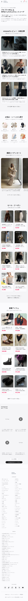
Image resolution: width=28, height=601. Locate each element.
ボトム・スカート (18, 488)
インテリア (4, 500)
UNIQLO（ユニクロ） (6, 580)
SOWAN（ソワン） (5, 569)
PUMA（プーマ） (5, 545)
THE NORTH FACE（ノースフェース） (9, 533)
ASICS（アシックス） (6, 538)
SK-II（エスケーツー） (6, 574)
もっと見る (14, 459)
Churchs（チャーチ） (6, 561)
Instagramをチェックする (14, 462)
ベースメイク (4, 508)
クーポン (17, 480)
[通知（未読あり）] (24, 1)
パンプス (17, 492)
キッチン (3, 516)
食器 (16, 500)
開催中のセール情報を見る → (14, 297)
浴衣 (3, 503)
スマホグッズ (17, 498)
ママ (3, 485)
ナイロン (17, 519)
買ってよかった (5, 479)
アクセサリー (17, 493)
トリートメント (18, 513)
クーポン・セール (5, 480)
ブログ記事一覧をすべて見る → (14, 106)
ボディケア (17, 509)
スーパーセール (5, 482)
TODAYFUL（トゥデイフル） (7, 566)
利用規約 (21, 594)
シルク (3, 526)
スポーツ (3, 505)
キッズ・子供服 (18, 484)
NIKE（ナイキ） (5, 543)
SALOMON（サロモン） (6, 548)
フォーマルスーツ (5, 488)
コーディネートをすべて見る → (14, 194)
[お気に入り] (26, 1)
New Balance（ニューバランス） (8, 546)
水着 (3, 501)
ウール (16, 521)
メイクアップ (17, 508)
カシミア (3, 522)
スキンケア (17, 506)
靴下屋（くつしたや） (6, 579)
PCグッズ (4, 498)
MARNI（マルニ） (5, 549)
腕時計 (16, 495)
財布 (3, 493)
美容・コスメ (4, 506)
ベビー (16, 485)
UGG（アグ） (4, 559)
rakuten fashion (5, 484)
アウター (17, 487)
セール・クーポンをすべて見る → (14, 295)
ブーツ (3, 492)
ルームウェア (17, 496)
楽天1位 (16, 479)
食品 (3, 514)
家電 (16, 516)
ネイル (3, 509)
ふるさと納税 (17, 518)
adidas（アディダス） (6, 535)
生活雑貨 (17, 514)
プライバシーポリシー (15, 594)
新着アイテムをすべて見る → (14, 398)
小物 (3, 496)
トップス (3, 487)
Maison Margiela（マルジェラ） (8, 551)
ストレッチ (4, 527)
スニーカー (17, 490)
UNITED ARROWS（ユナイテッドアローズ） (10, 562)
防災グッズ (4, 518)
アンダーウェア (5, 490)
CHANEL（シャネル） (6, 553)
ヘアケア (3, 511)
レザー (3, 524)
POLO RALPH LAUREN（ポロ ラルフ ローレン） (11, 554)
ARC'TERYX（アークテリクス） (8, 536)
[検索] (21, 1)
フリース (17, 522)
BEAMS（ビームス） (6, 567)
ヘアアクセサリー (5, 495)
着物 (16, 501)
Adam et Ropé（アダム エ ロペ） (8, 541)
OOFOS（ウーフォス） (6, 556)
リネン (16, 524)
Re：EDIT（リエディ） (6, 570)
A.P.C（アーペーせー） (6, 575)
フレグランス (4, 513)
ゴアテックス (4, 519)
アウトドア (17, 503)
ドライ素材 (17, 526)
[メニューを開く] (2, 1)
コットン (3, 521)
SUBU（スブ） (5, 557)
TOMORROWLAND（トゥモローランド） (9, 564)
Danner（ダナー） (5, 540)
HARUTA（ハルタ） (5, 577)
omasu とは (7, 594)
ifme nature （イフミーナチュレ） (8, 572)
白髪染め (17, 511)
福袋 (16, 482)
